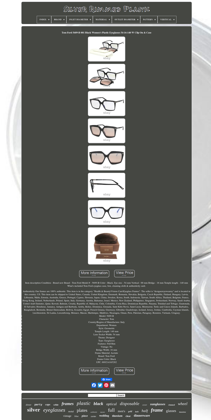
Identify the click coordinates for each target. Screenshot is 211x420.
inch (137, 412)
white (56, 405)
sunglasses (157, 404)
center (93, 416)
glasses (171, 411)
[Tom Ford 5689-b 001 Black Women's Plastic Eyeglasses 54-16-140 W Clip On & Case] (106, 49)
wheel (182, 404)
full (111, 410)
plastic (84, 403)
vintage (67, 415)
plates (82, 410)
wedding (104, 416)
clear (128, 416)
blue (76, 416)
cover (144, 405)
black (98, 403)
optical (111, 404)
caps (47, 404)
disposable (129, 403)
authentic (94, 412)
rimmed (171, 405)
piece (85, 415)
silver (33, 410)
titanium (117, 415)
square (102, 412)
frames (68, 403)
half (145, 411)
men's (121, 411)
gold (130, 411)
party (38, 404)
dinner (28, 405)
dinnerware (142, 415)
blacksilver (182, 412)
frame (157, 410)
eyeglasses (54, 410)
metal (71, 411)
